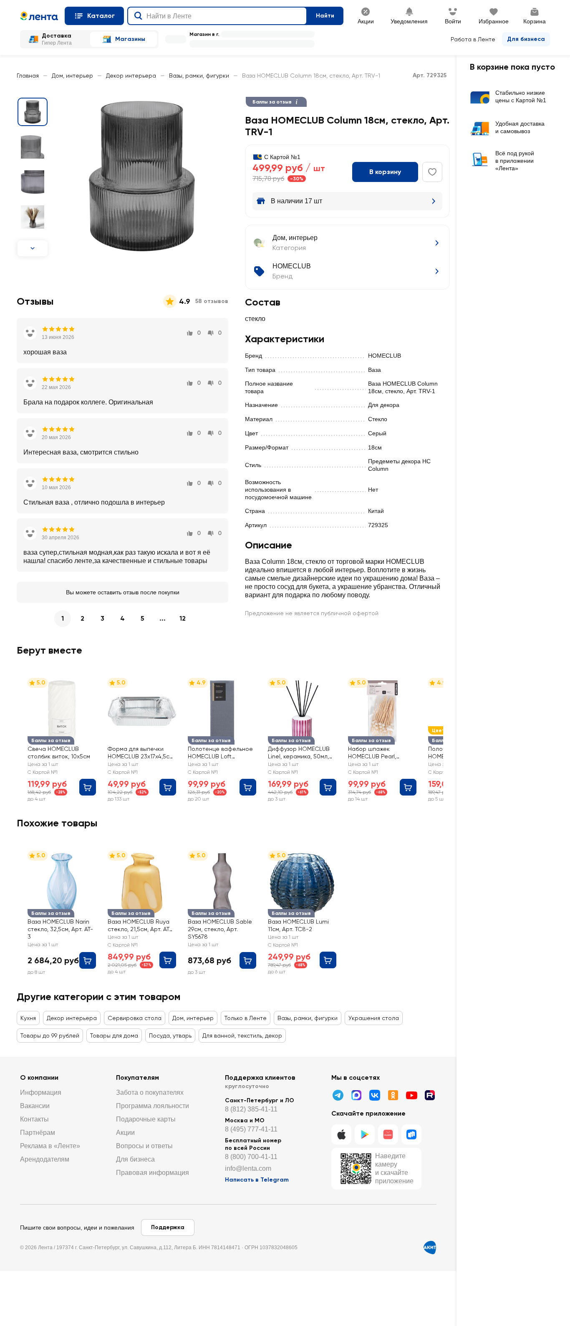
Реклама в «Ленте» (50, 1145)
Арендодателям (44, 1159)
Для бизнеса (526, 39)
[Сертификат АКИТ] (429, 1247)
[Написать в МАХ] (356, 1095)
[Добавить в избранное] (432, 172)
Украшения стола (373, 1018)
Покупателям (137, 1077)
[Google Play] (365, 1134)
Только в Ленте (245, 1018)
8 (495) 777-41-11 (251, 1129)
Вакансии (35, 1105)
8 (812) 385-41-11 (251, 1109)
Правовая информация (152, 1172)
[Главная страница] (39, 16)
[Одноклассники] (393, 1095)
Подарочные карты (146, 1119)
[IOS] (341, 1134)
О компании (39, 1077)
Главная (28, 75)
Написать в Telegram (257, 1179)
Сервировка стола (134, 1018)
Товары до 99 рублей (49, 1035)
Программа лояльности (152, 1105)
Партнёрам (37, 1132)
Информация (40, 1092)
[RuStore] (411, 1134)
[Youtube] (411, 1095)
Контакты (34, 1119)
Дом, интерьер (72, 75)
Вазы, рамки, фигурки (199, 75)
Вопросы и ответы (144, 1145)
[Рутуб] (429, 1095)
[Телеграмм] (338, 1095)
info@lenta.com (248, 1168)
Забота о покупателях (150, 1092)
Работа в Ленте (473, 39)
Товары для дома (114, 1035)
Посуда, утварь (170, 1035)
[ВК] (374, 1095)
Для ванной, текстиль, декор (242, 1035)
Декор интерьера (131, 75)
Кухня (28, 1018)
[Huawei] (388, 1134)
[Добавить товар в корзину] (87, 787)
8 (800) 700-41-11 (251, 1156)
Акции (125, 1132)
